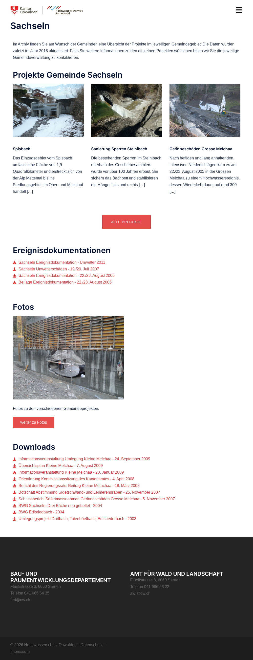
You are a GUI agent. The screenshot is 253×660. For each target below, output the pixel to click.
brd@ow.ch (20, 600)
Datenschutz (92, 645)
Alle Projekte (126, 222)
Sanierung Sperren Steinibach (119, 148)
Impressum (20, 651)
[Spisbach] (48, 110)
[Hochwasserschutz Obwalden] (46, 10)
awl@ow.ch (140, 593)
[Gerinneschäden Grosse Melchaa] (204, 110)
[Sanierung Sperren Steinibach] (126, 110)
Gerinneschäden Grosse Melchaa (200, 148)
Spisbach (21, 148)
